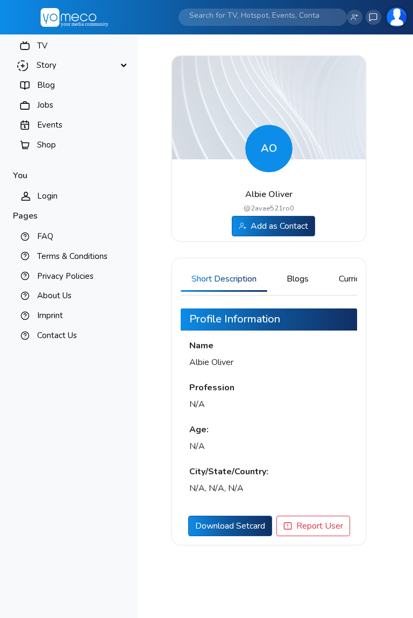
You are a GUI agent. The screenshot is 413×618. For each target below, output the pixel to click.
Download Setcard (230, 526)
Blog (46, 85)
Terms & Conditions (72, 256)
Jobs (45, 105)
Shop (46, 144)
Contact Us (57, 335)
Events (49, 125)
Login (47, 196)
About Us (54, 295)
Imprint (50, 315)
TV (42, 45)
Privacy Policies (65, 276)
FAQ (45, 236)
